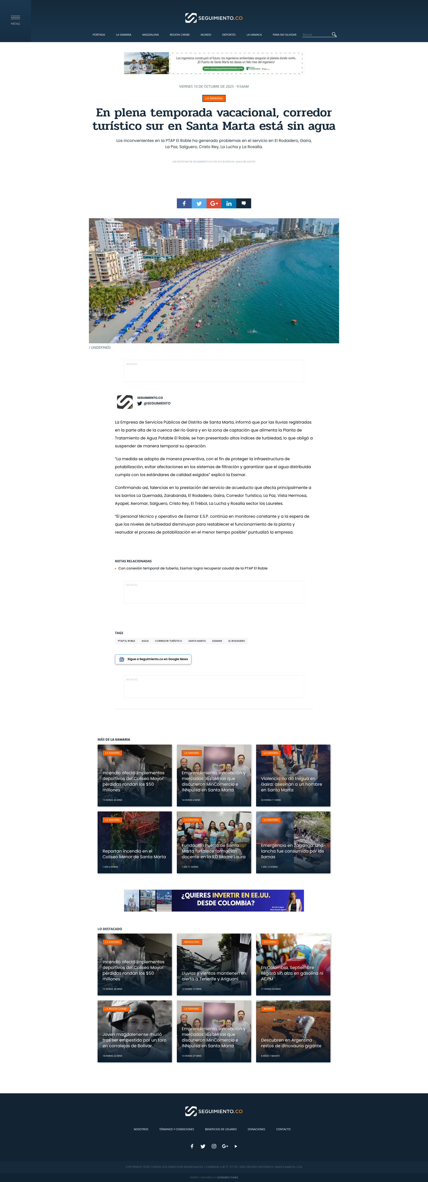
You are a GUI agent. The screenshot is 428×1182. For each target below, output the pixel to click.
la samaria (213, 98)
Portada (99, 35)
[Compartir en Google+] (214, 203)
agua (145, 641)
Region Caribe (180, 35)
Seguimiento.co (150, 398)
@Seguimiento (157, 403)
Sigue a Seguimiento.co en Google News (158, 659)
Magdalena (150, 35)
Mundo (206, 35)
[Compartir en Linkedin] (228, 203)
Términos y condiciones (176, 1129)
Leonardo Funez (227, 1177)
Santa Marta (197, 641)
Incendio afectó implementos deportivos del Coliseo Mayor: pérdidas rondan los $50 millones (133, 781)
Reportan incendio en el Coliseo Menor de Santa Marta (134, 854)
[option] (214, 284)
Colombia (270, 942)
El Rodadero (236, 641)
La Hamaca (254, 35)
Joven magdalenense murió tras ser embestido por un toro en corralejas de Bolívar (134, 1040)
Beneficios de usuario (221, 1129)
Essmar (217, 641)
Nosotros (141, 1129)
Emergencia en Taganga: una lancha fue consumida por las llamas (292, 851)
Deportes (229, 35)
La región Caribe (116, 1009)
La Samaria (123, 35)
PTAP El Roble (126, 641)
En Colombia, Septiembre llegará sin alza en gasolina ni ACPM (292, 973)
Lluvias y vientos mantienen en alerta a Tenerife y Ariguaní (214, 976)
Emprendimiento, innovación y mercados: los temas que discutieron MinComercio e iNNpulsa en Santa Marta (213, 781)
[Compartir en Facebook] (184, 203)
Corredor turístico (168, 641)
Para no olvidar (284, 35)
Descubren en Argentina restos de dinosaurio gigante (291, 1043)
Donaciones (256, 1129)
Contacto (283, 1129)
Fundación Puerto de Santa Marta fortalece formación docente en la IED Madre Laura (214, 851)
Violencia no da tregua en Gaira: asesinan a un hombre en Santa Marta (291, 784)
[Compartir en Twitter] (199, 203)
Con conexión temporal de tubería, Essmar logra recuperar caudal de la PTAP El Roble (193, 568)
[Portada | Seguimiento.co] (214, 17)
